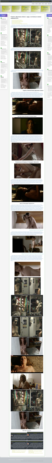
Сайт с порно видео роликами (12, 459)
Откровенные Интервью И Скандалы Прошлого (17, 21)
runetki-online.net (2, 77)
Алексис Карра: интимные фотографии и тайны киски (18, 452)
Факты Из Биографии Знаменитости (16, 22)
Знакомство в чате (45, 1)
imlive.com (3, 62)
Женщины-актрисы (19, 14)
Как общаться (39, 1)
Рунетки (36, 3)
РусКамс (33, 3)
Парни (43, 3)
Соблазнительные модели (26, 7)
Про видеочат (34, 1)
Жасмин (46, 3)
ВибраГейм (49, 3)
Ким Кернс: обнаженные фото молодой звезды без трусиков (18, 441)
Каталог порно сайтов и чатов (5, 1)
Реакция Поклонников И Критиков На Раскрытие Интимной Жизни (19, 23)
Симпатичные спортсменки (45, 7)
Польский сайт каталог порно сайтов (19, 459)
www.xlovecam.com (4, 34)
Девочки (39, 3)
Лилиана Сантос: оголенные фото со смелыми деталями (18, 451)
